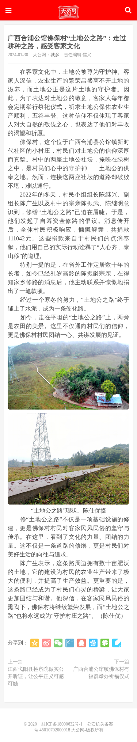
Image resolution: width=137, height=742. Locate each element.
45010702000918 (54, 730)
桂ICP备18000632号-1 (62, 724)
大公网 (69, 12)
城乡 (54, 54)
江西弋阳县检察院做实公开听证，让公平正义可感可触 (36, 676)
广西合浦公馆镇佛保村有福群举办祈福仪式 (101, 672)
